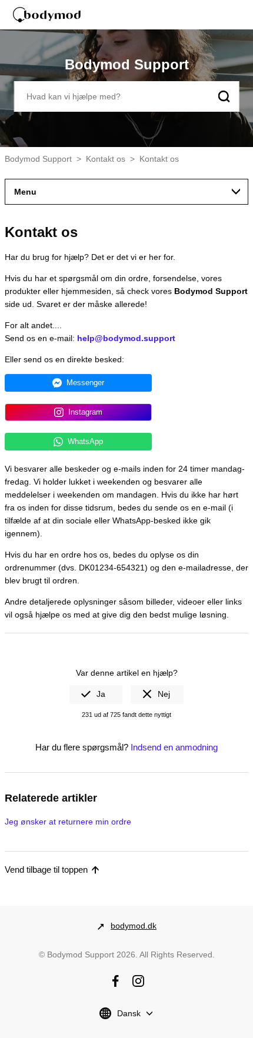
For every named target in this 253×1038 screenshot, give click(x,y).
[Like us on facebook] (115, 981)
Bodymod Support (38, 158)
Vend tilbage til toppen (46, 870)
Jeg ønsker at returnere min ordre (68, 821)
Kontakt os (105, 158)
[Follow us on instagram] (138, 981)
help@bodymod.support (126, 338)
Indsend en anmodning (174, 747)
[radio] (95, 694)
